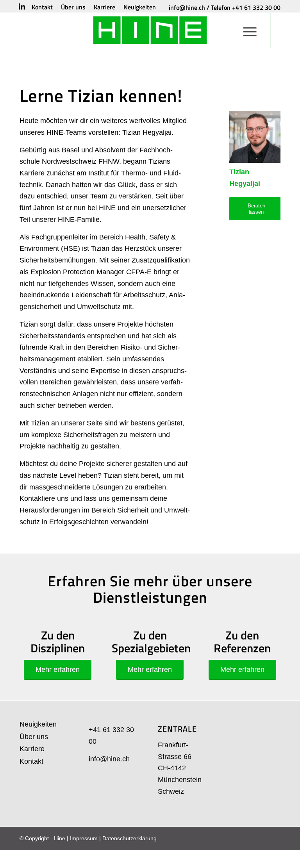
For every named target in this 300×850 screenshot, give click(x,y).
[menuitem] (42, 7)
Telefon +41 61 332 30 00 (245, 7)
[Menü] (250, 30)
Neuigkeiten (38, 724)
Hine (59, 838)
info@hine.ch (187, 7)
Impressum (84, 838)
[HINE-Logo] (150, 30)
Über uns (34, 737)
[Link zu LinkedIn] (22, 6)
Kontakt (31, 761)
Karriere (32, 749)
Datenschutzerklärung (129, 838)
